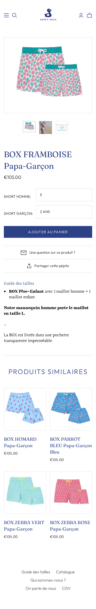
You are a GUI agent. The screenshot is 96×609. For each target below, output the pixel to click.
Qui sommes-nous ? (48, 580)
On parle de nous (41, 588)
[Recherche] (14, 15)
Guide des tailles (19, 283)
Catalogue (65, 571)
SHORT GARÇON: (18, 213)
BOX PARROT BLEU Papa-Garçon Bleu (71, 445)
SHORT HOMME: (17, 196)
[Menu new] (6, 15)
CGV (66, 588)
